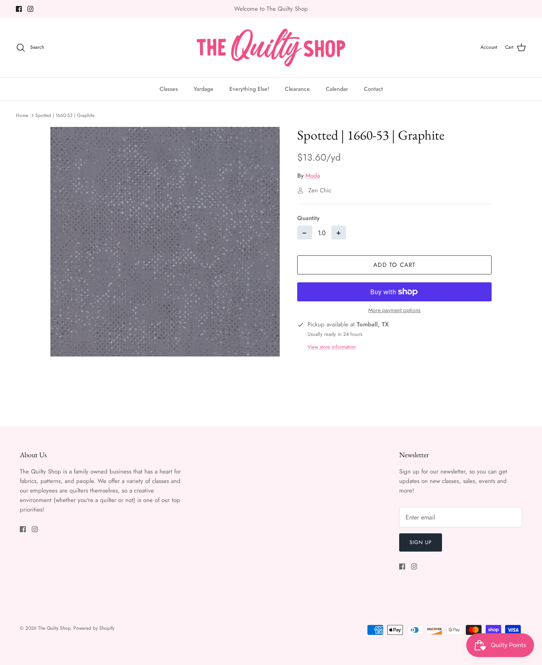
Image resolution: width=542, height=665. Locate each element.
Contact (373, 89)
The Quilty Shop (54, 628)
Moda (313, 175)
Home (22, 115)
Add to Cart (394, 265)
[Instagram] (30, 9)
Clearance (297, 89)
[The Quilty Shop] (271, 47)
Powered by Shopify (93, 628)
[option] (165, 241)
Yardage (203, 89)
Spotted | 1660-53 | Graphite (64, 115)
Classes (169, 89)
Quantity (308, 218)
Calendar (337, 89)
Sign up (420, 542)
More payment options (394, 310)
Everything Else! (249, 89)
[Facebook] (19, 9)
